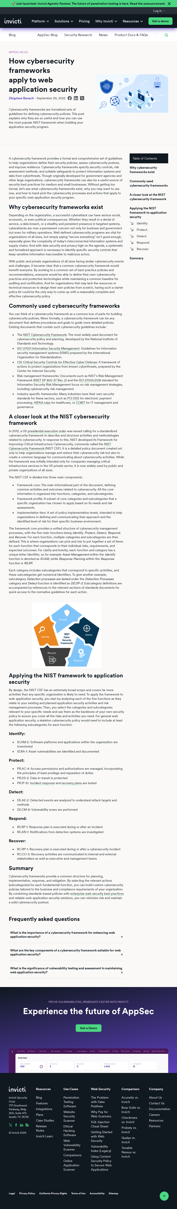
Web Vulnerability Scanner (71, 1145)
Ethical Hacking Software (69, 1130)
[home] (12, 21)
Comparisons (72, 1155)
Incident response (42, 783)
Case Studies (45, 1120)
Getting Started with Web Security (101, 1136)
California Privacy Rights (53, 1193)
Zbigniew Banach (21, 98)
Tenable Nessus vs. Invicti (129, 1152)
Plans (39, 1114)
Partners (154, 1126)
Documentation (159, 1109)
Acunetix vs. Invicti (130, 1100)
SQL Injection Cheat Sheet (100, 1124)
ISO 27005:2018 (90, 380)
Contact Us (156, 1103)
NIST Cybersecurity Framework (45, 335)
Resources (156, 1120)
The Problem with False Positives (100, 1102)
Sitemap (113, 1193)
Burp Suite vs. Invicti (131, 1110)
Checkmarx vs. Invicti (129, 1120)
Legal (12, 1193)
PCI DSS (73, 398)
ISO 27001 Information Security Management (48, 348)
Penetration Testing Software (71, 1102)
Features (42, 1103)
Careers (154, 1114)
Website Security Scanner (69, 1116)
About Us (155, 1097)
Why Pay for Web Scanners (101, 1114)
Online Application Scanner (71, 1165)
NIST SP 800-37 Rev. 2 (50, 380)
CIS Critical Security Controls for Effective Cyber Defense (57, 362)
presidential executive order (47, 431)
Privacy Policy (27, 1193)
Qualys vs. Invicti (128, 1140)
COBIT (80, 402)
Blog (12, 35)
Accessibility (97, 1193)
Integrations (44, 1109)
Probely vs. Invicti (129, 1130)
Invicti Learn (44, 1136)
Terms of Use (78, 1193)
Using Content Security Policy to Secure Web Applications (101, 1163)
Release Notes (41, 1128)
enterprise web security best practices (97, 893)
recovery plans (72, 783)
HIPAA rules (42, 402)
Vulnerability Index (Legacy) (101, 1149)
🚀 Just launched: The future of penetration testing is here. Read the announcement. (88, 3)
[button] (159, 10)
